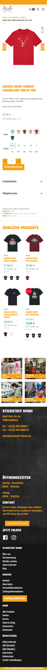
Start (5, 17)
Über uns (7, 554)
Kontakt (6, 581)
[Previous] (4, 47)
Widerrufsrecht (9, 642)
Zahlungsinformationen (13, 592)
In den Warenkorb (13, 167)
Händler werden (10, 561)
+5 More (27, 340)
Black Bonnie (12, 216)
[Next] (42, 47)
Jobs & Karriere (9, 565)
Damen (15, 213)
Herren (21, 213)
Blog (5, 569)
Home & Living (9, 623)
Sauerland (33, 213)
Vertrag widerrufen (15, 598)
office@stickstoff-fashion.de (17, 436)
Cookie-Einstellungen (12, 660)
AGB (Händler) (9, 649)
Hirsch (26, 213)
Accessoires (8, 626)
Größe (6, 148)
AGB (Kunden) (9, 646)
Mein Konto (7, 584)
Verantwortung (9, 558)
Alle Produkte (14, 17)
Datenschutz (8, 656)
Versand (18, 119)
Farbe (6, 134)
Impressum (8, 653)
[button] (38, 9)
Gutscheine (7, 630)
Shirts (23, 17)
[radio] (12, 131)
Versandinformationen (12, 588)
